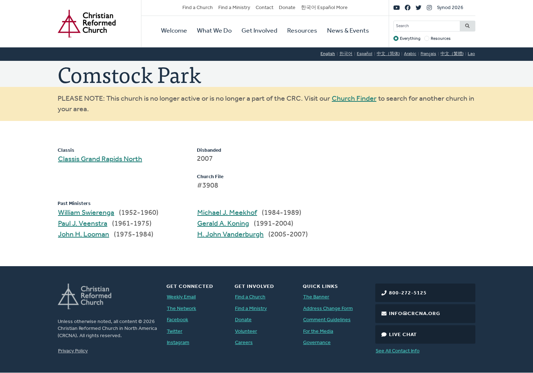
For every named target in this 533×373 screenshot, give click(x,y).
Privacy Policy (73, 351)
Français (428, 54)
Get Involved (259, 31)
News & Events (348, 31)
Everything (410, 39)
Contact (264, 8)
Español (364, 54)
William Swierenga (86, 213)
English (328, 54)
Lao (471, 54)
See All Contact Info (398, 351)
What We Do (214, 31)
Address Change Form (328, 308)
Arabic (410, 54)
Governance (317, 342)
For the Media (318, 331)
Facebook (177, 320)
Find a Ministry (234, 8)
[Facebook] (407, 8)
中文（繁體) (452, 54)
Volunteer (246, 331)
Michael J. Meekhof (227, 213)
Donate (287, 8)
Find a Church (197, 8)
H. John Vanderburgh (230, 234)
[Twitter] (418, 8)
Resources (302, 31)
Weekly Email (181, 297)
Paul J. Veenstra (82, 223)
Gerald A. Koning (223, 223)
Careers (244, 342)
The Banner (316, 297)
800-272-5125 (408, 293)
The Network (181, 308)
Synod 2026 (450, 8)
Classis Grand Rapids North (100, 159)
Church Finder (354, 98)
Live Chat (403, 335)
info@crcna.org (414, 314)
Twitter (174, 331)
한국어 (345, 54)
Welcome (174, 31)
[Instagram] (429, 8)
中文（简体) (388, 54)
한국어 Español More (324, 8)
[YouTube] (396, 8)
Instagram (178, 342)
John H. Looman (83, 234)
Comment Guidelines (327, 320)
